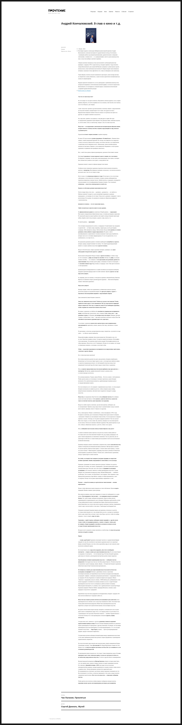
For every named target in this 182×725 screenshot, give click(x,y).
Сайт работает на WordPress (55, 718)
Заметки (111, 11)
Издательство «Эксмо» (66, 51)
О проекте (131, 11)
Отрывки (100, 11)
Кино (105, 11)
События (124, 11)
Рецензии (93, 11)
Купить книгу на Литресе (84, 90)
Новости (117, 11)
